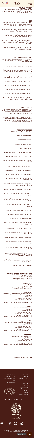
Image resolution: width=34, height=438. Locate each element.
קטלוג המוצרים (23, 378)
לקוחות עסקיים (24, 388)
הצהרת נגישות (11, 382)
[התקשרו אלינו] (29, 434)
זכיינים (26, 385)
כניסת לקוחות (11, 374)
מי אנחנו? (25, 376)
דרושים (26, 390)
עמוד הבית (25, 374)
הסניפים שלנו (24, 381)
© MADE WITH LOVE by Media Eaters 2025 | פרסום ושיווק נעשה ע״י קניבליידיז (16, 430)
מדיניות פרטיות (10, 376)
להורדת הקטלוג (23, 395)
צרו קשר (25, 392)
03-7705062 (9, 400)
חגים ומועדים (24, 383)
